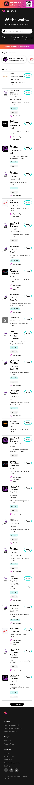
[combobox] (17, 31)
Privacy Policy (9, 756)
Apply (28, 75)
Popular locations (9, 53)
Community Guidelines (12, 763)
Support (7, 753)
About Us (7, 741)
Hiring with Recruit (10, 732)
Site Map (7, 766)
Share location (11, 47)
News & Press (9, 744)
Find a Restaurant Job (11, 725)
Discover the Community (13, 728)
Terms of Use (8, 760)
